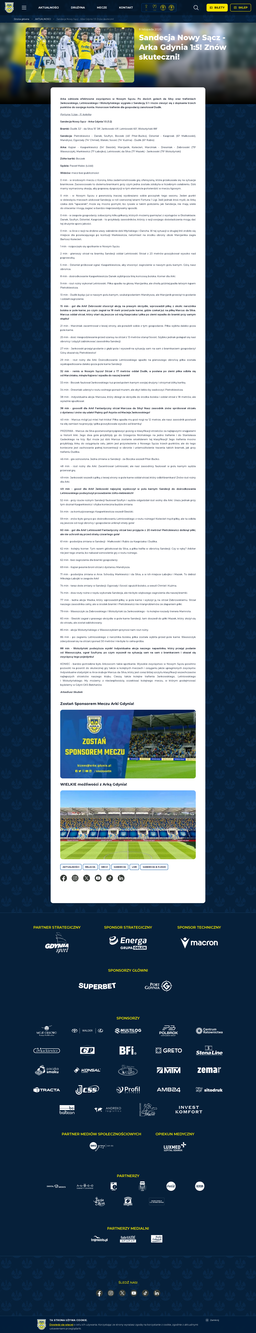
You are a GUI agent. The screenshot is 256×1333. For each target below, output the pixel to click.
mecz (104, 867)
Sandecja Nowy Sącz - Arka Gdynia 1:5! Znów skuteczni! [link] (85, 19)
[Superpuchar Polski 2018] (171, 8)
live (134, 867)
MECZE (102, 7)
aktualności (71, 867)
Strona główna (21, 19)
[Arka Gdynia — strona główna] (9, 7)
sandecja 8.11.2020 (154, 867)
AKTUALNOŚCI (48, 7)
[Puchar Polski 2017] (155, 8)
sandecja (120, 867)
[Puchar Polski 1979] (146, 8)
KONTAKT (126, 7)
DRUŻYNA (78, 7)
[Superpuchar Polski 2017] (163, 8)
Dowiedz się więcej (61, 1324)
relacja (90, 867)
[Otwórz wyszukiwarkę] (196, 8)
